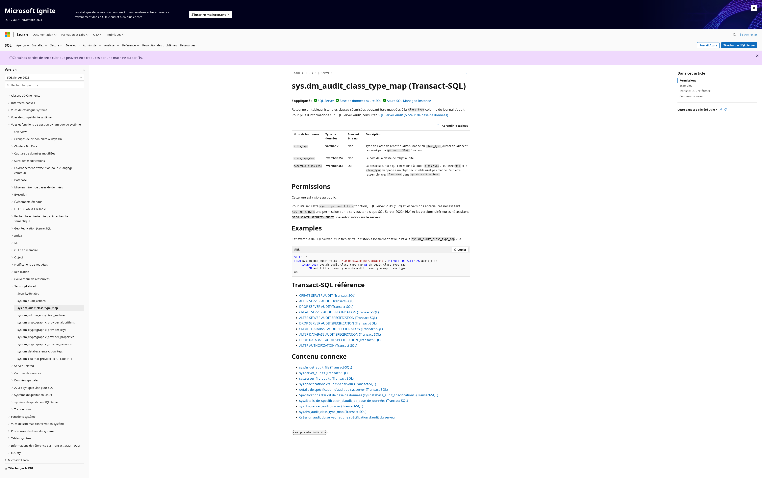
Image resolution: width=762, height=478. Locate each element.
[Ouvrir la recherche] (734, 34)
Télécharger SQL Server (739, 45)
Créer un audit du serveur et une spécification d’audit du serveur (347, 417)
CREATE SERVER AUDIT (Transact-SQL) (327, 295)
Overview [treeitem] (20, 132)
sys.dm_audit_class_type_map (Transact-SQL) (332, 412)
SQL (307, 73)
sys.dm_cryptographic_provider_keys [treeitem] (41, 330)
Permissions (687, 80)
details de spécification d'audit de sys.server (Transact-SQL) (343, 389)
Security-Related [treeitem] (28, 293)
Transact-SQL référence (695, 91)
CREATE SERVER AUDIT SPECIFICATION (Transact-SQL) (339, 312)
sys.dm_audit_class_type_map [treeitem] (37, 308)
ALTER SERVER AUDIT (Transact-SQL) (326, 301)
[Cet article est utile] (721, 109)
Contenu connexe (691, 96)
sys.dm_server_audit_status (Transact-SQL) (331, 406)
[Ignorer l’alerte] (754, 8)
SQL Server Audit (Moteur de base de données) (413, 115)
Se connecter (748, 34)
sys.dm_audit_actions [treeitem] (31, 301)
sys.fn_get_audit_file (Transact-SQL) (325, 367)
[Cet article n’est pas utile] (725, 109)
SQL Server (322, 73)
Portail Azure (708, 45)
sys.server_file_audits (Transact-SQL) (326, 378)
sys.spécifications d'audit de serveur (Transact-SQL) (337, 384)
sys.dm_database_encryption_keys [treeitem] (40, 351)
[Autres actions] (466, 73)
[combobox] (44, 77)
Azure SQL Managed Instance (409, 101)
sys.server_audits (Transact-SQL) (323, 373)
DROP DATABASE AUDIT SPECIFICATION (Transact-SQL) (340, 340)
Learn (296, 73)
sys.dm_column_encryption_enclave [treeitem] (41, 315)
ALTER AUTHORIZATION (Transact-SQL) (328, 345)
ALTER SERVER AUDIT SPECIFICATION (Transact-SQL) (338, 318)
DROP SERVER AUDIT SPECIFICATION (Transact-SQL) (338, 323)
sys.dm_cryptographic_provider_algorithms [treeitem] (46, 322)
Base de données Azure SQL (360, 101)
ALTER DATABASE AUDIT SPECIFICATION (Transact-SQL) (340, 334)
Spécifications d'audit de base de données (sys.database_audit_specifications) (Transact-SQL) (368, 395)
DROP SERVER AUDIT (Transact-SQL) (326, 306)
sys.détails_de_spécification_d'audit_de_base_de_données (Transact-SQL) (353, 400)
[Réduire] (84, 69)
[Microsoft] (7, 34)
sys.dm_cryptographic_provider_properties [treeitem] (45, 337)
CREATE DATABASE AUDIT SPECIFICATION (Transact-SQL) (341, 329)
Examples (685, 85)
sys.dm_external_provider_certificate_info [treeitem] (44, 359)
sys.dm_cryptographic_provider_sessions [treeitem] (44, 344)
